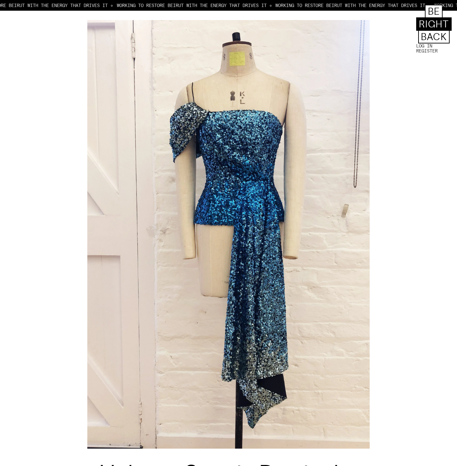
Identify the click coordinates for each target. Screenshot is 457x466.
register (427, 50)
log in (424, 45)
